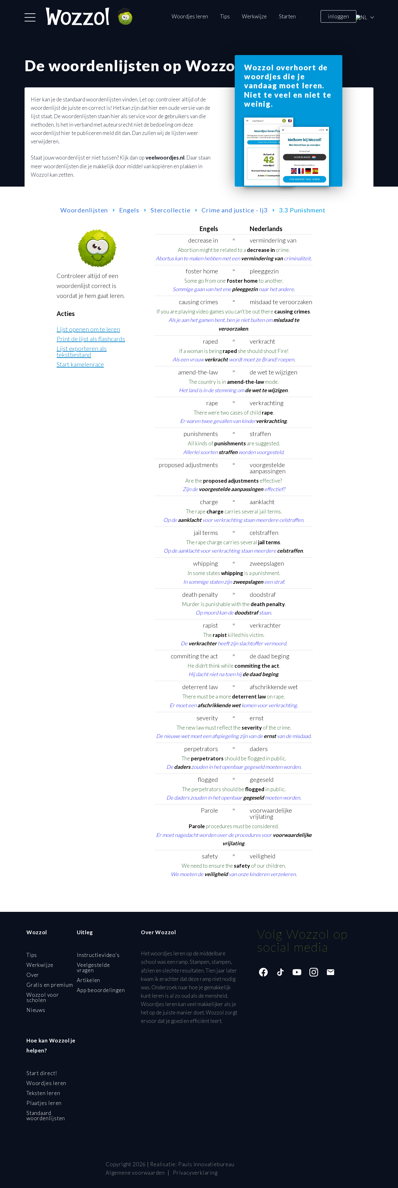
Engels (129, 210)
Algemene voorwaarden (135, 1172)
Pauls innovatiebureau (206, 1164)
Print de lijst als (91, 339)
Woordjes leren (190, 16)
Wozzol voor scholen (42, 997)
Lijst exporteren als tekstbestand (82, 351)
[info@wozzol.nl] (330, 972)
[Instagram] (314, 972)
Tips (225, 16)
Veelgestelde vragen (93, 967)
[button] (30, 17)
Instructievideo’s (98, 955)
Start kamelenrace (80, 364)
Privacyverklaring (195, 1172)
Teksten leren (43, 1093)
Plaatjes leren (44, 1103)
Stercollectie (170, 210)
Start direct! (41, 1073)
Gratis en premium (49, 984)
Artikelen (88, 980)
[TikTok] (280, 972)
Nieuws (35, 1010)
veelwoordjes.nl (165, 157)
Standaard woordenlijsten (45, 1115)
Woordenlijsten (84, 210)
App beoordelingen (101, 990)
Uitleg (85, 932)
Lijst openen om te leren (88, 329)
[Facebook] (263, 972)
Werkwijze (254, 16)
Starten (287, 16)
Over (32, 975)
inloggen (338, 16)
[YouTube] (297, 972)
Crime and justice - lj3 (234, 210)
